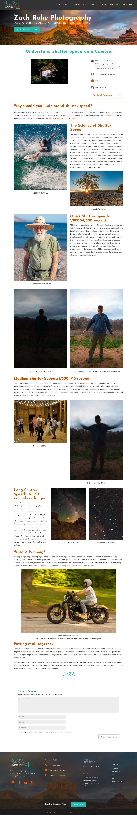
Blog (104, 5)
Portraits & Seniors (89, 780)
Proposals (86, 773)
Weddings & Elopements (91, 767)
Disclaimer (75, 812)
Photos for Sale (80, 5)
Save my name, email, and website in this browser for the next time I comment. (46, 732)
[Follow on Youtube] (26, 782)
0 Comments (100, 81)
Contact (115, 768)
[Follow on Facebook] (19, 782)
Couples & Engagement (91, 777)
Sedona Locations (118, 782)
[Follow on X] (32, 782)
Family (84, 770)
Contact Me (114, 5)
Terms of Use (82, 812)
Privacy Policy (67, 812)
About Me (94, 5)
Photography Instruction (105, 74)
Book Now (127, 5)
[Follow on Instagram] (13, 782)
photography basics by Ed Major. (63, 118)
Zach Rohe (108, 61)
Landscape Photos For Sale (90, 785)
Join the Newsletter (27, 29)
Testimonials (116, 771)
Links (113, 778)
